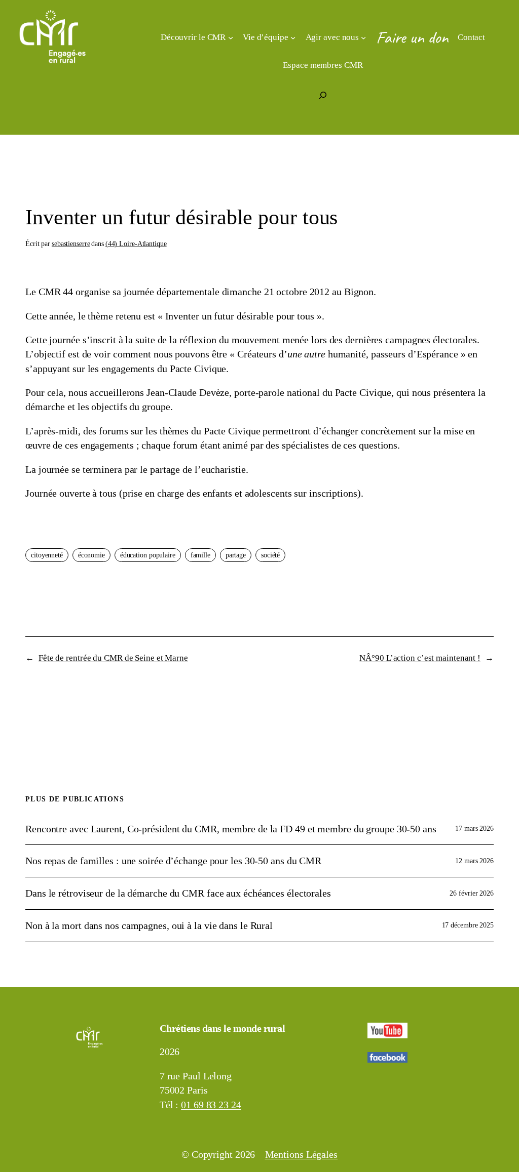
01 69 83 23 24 (211, 1104)
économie (91, 555)
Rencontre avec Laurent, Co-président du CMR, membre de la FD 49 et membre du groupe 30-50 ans (230, 828)
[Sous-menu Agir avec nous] (363, 37)
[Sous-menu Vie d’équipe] (292, 37)
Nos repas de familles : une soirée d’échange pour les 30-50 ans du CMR (173, 860)
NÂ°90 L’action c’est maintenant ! (419, 658)
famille (200, 555)
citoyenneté (47, 555)
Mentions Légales (301, 1154)
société (270, 555)
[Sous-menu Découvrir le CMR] (230, 37)
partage (236, 555)
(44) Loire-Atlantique (136, 244)
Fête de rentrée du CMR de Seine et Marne (113, 658)
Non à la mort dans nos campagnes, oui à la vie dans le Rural (149, 925)
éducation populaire (147, 555)
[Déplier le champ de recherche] (323, 95)
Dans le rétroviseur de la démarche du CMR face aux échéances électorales (178, 893)
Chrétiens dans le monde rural (222, 1028)
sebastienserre (71, 244)
